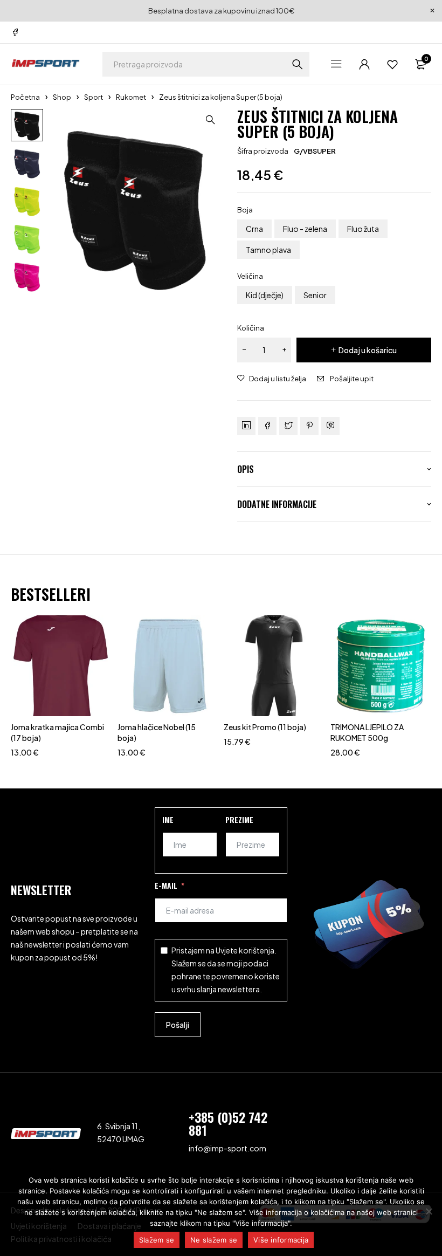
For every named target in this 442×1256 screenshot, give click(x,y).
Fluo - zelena (305, 229)
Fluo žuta (363, 229)
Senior (315, 295)
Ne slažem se (213, 1240)
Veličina (250, 276)
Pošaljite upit (352, 378)
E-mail (166, 885)
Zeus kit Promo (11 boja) (265, 727)
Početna (25, 97)
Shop (62, 97)
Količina (250, 328)
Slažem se (156, 1240)
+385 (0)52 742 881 (228, 1123)
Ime (168, 819)
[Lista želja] (392, 64)
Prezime (239, 819)
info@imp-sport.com (227, 1148)
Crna (254, 229)
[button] (210, 120)
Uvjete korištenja (245, 950)
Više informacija (280, 1240)
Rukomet (131, 97)
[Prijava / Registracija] (364, 64)
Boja (245, 209)
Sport (93, 97)
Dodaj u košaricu (368, 350)
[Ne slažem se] (428, 1211)
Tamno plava (268, 250)
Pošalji (177, 1024)
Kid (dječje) (265, 295)
